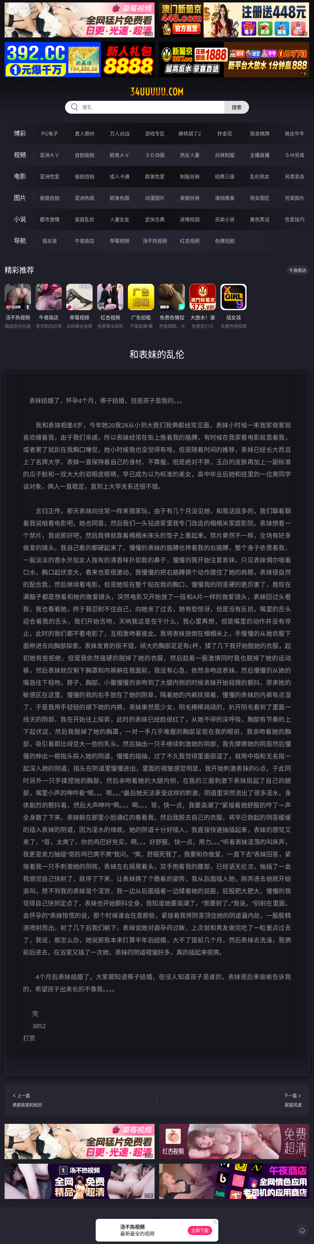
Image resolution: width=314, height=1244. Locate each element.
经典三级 (225, 176)
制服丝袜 (190, 176)
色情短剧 (225, 241)
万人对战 (119, 133)
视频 (20, 155)
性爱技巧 (294, 219)
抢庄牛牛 (294, 133)
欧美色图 (119, 198)
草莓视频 (119, 241)
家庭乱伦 (84, 219)
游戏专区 (155, 133)
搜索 (237, 107)
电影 (20, 176)
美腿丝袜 (190, 198)
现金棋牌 (260, 133)
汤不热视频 (155, 241)
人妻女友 (119, 219)
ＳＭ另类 (294, 155)
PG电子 (49, 133)
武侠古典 (155, 219)
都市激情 (49, 219)
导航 (20, 241)
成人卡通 (119, 176)
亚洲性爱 (49, 176)
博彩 (20, 133)
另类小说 (225, 219)
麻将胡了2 (189, 133)
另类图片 (294, 198)
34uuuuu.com (157, 92)
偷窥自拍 (49, 198)
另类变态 (294, 176)
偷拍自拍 (84, 176)
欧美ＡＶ (119, 155)
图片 (20, 198)
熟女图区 (260, 198)
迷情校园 (190, 219)
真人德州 (84, 133)
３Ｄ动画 (155, 155)
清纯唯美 (225, 198)
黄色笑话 (260, 219)
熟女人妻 (190, 155)
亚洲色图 (84, 198)
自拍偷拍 (84, 155)
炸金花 (224, 133)
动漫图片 (155, 198)
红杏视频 (190, 241)
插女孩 (49, 241)
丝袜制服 (225, 155)
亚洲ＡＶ (49, 155)
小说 (20, 219)
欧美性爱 (155, 176)
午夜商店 (84, 241)
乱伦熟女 (260, 176)
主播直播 (260, 155)
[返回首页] (302, 1230)
